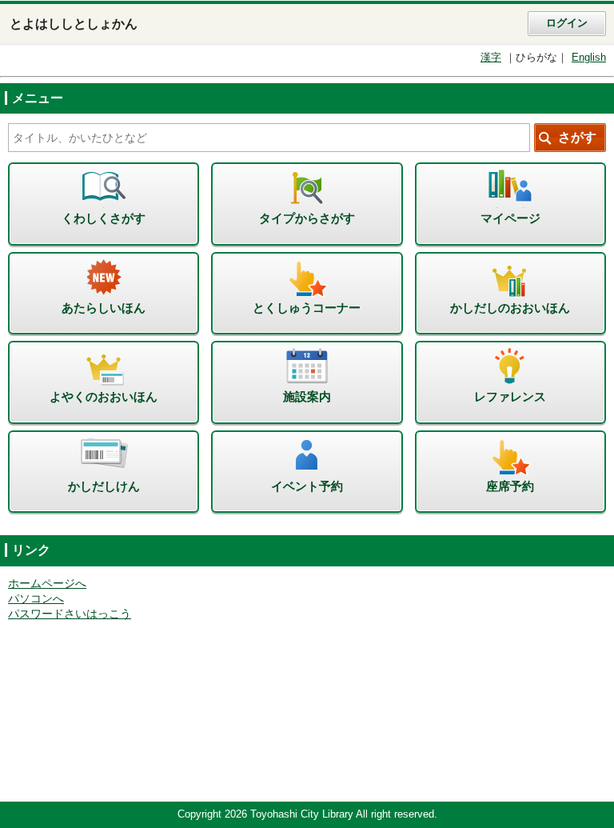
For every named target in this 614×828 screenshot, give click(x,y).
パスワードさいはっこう (69, 614)
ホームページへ (47, 584)
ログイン (567, 23)
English (589, 57)
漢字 (490, 57)
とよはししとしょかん (74, 23)
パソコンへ (36, 599)
